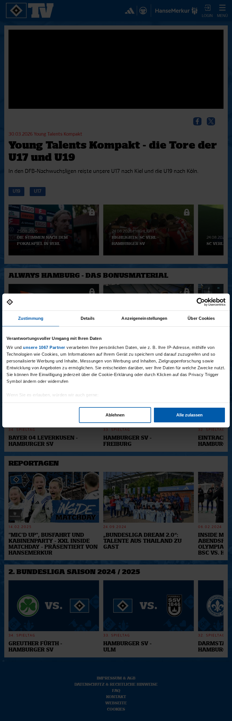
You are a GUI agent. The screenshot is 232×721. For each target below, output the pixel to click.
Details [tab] (87, 318)
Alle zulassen (189, 414)
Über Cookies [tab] (201, 318)
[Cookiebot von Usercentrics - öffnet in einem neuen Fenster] (200, 302)
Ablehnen (115, 414)
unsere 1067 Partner (44, 347)
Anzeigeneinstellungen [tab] (144, 318)
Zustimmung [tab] (30, 318)
